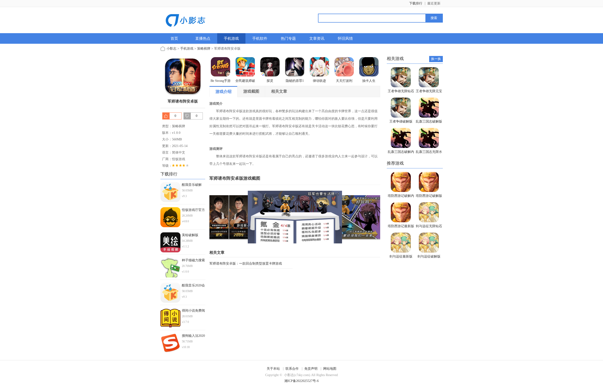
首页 (174, 38)
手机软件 (259, 38)
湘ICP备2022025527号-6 (301, 381)
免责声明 (311, 368)
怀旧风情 (345, 38)
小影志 (171, 48)
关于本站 (273, 368)
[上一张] (252, 217)
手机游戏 (231, 38)
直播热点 (202, 38)
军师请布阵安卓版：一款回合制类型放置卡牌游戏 (245, 263)
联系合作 (292, 368)
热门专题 (288, 38)
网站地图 (329, 368)
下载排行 (415, 3)
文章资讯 (316, 38)
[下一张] (337, 217)
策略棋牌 (203, 48)
